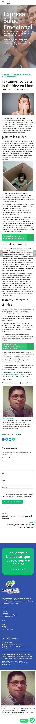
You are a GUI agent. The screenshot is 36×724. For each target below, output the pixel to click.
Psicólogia (6, 75)
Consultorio (5, 628)
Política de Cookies (23, 663)
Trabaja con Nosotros (8, 629)
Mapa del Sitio (6, 664)
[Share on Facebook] (3, 439)
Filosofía (4, 624)
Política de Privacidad (16, 661)
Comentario (6, 458)
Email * (4, 480)
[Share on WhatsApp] (13, 439)
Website (4, 487)
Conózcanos (5, 621)
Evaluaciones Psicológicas (9, 615)
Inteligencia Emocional (22, 75)
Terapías (4, 611)
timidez (20, 434)
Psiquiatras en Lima (7, 616)
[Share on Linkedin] (10, 439)
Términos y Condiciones (9, 663)
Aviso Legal (5, 661)
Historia (4, 626)
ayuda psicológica (9, 434)
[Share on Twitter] (6, 439)
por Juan (20, 90)
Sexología (5, 613)
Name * (4, 473)
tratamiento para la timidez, (15, 374)
